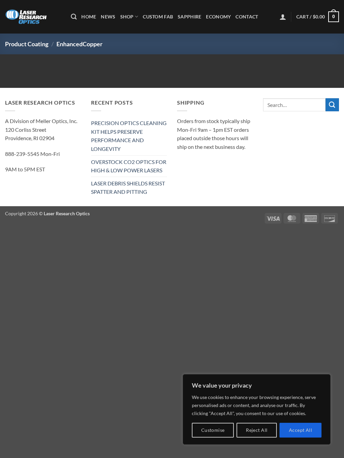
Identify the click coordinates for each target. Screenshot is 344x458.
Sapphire (189, 16)
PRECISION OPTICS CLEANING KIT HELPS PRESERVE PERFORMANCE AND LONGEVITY (129, 136)
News (108, 16)
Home (88, 16)
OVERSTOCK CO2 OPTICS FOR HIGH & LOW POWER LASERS (128, 166)
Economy (218, 16)
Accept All (300, 430)
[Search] (74, 17)
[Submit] (332, 104)
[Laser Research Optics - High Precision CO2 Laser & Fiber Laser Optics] (33, 17)
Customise (213, 430)
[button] (283, 16)
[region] (257, 409)
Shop (127, 16)
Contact (246, 16)
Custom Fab (158, 16)
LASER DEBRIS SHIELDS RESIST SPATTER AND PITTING (128, 187)
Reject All (256, 430)
